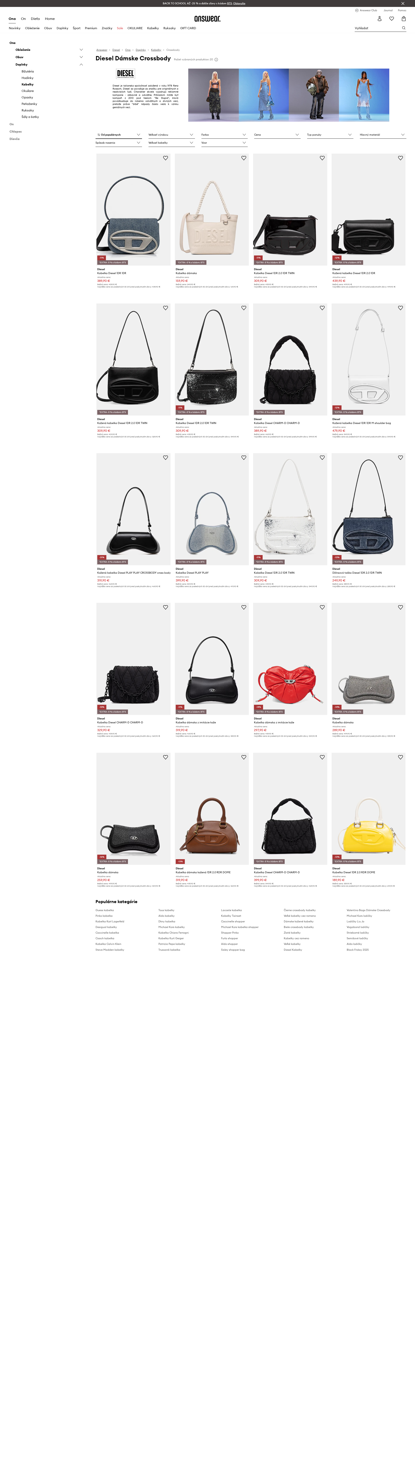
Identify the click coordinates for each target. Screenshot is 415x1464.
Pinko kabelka (104, 915)
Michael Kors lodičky (359, 915)
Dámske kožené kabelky (299, 921)
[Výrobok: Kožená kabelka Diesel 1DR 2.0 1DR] (368, 210)
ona (12, 18)
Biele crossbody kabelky (299, 927)
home (50, 18)
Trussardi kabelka (169, 949)
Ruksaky (169, 28)
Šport (76, 28)
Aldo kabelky (166, 915)
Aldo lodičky (354, 944)
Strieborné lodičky (358, 932)
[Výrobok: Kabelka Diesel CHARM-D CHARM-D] (290, 359)
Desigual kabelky (106, 927)
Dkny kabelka (166, 921)
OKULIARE (135, 28)
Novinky (15, 28)
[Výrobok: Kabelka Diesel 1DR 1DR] (133, 210)
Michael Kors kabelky (171, 927)
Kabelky (153, 28)
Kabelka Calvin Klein (108, 944)
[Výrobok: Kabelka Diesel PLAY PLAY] (212, 509)
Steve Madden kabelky (110, 949)
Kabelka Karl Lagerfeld (110, 921)
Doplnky (62, 28)
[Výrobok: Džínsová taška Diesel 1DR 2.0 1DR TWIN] (368, 509)
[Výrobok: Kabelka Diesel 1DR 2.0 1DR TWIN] (290, 210)
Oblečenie (32, 28)
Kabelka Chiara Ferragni (173, 932)
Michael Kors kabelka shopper (240, 927)
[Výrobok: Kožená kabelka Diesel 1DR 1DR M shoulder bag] (368, 359)
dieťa (35, 18)
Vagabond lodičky (358, 927)
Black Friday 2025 (358, 949)
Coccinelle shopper (233, 921)
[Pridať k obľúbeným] (165, 158)
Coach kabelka (105, 938)
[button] (119, 135)
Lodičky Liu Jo (355, 921)
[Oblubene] (391, 18)
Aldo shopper (229, 944)
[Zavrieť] (402, 3)
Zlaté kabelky (292, 932)
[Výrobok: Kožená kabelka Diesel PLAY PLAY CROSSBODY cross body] (133, 509)
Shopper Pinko (230, 932)
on (23, 18)
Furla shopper (229, 938)
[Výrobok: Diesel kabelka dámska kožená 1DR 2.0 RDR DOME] (212, 809)
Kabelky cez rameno (296, 938)
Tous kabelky (166, 910)
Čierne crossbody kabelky (300, 910)
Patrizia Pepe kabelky (171, 944)
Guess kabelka (105, 910)
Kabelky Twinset (231, 915)
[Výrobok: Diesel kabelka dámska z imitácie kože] (212, 659)
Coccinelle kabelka (107, 932)
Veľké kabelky (292, 944)
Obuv (48, 28)
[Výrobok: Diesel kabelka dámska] (212, 210)
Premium (91, 28)
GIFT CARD (188, 28)
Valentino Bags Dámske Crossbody (368, 910)
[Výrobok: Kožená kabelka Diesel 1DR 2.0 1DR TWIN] (133, 359)
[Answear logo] (207, 18)
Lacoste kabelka (231, 910)
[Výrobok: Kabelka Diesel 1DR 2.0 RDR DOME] (368, 809)
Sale (120, 28)
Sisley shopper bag (233, 949)
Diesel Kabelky (293, 949)
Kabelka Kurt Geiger (171, 938)
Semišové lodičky (357, 938)
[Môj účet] (379, 18)
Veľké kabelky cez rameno (300, 915)
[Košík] (403, 18)
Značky (107, 28)
